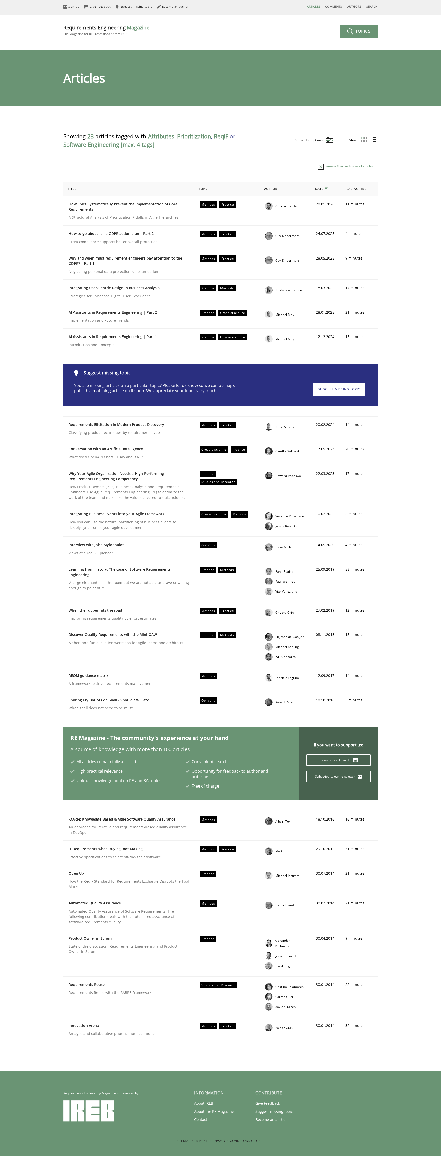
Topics (362, 31)
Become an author (271, 1119)
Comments (333, 6)
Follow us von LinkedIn (335, 760)
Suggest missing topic (339, 389)
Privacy (218, 1141)
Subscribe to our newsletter (335, 776)
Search (372, 6)
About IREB (203, 1103)
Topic (203, 189)
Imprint (201, 1141)
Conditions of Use (246, 1141)
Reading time (355, 189)
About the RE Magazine (214, 1111)
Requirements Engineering (106, 30)
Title (72, 189)
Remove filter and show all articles (348, 166)
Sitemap (183, 1141)
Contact (200, 1119)
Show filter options (309, 140)
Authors (354, 6)
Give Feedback (267, 1103)
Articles (313, 6)
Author (270, 189)
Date (319, 189)
